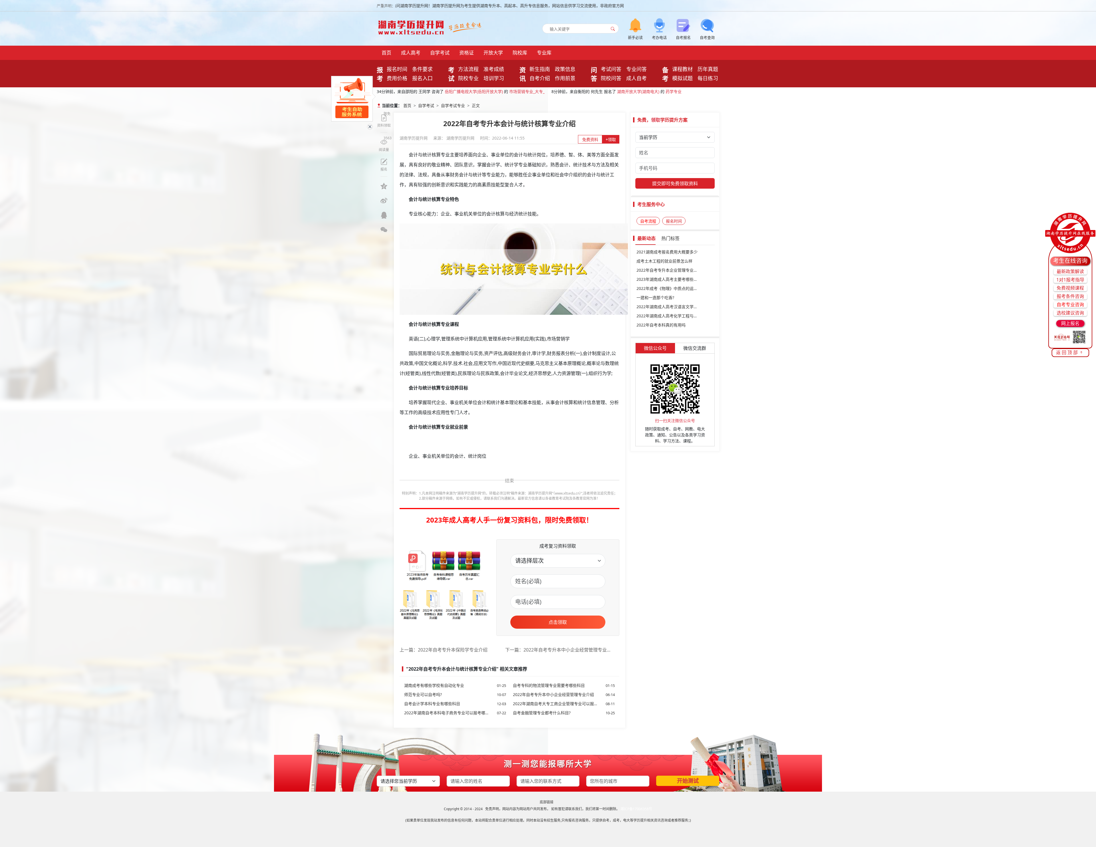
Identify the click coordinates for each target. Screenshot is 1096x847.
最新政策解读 (1070, 271)
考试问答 (611, 69)
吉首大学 (453, 93)
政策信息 (565, 69)
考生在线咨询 (1070, 261)
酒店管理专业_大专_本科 (488, 93)
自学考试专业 (453, 105)
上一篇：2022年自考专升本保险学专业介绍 (443, 650)
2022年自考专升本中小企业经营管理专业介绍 (564, 694)
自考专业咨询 (1070, 304)
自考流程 (648, 221)
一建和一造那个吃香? (655, 297)
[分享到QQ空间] (384, 186)
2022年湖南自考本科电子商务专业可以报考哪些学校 (455, 712)
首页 (386, 52)
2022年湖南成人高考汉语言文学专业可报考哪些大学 (675, 306)
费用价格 (397, 78)
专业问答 (636, 69)
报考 (380, 73)
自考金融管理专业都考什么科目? (564, 712)
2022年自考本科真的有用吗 (661, 325)
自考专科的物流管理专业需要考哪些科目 (564, 685)
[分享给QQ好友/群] (384, 215)
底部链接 (546, 802)
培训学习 (493, 78)
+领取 (611, 139)
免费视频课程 (1070, 288)
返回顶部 (1067, 352)
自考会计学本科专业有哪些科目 (455, 703)
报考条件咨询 (1070, 296)
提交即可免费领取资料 (675, 183)
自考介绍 (539, 78)
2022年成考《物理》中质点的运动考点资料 (675, 288)
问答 (594, 73)
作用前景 (565, 78)
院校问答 (611, 78)
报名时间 (397, 69)
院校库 (520, 52)
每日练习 (708, 78)
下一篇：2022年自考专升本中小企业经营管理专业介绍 (558, 650)
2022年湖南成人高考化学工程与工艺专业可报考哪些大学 (675, 315)
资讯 (522, 73)
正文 (476, 105)
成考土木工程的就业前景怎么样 (664, 261)
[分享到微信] (384, 230)
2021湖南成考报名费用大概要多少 (667, 252)
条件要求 (422, 69)
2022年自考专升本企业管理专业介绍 (669, 270)
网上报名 (1070, 323)
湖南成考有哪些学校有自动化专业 (455, 685)
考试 (451, 73)
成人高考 (410, 52)
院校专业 (468, 78)
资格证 (466, 52)
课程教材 (682, 69)
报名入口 (422, 78)
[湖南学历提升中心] (412, 26)
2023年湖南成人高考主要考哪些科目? (669, 279)
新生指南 (539, 69)
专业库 (544, 52)
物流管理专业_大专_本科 (679, 93)
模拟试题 (682, 78)
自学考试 (440, 52)
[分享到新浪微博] (384, 200)
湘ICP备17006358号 (636, 808)
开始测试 (688, 781)
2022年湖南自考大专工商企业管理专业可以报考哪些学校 (564, 703)
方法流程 (468, 69)
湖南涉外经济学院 (635, 93)
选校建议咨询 (1070, 313)
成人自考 (636, 78)
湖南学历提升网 (414, 138)
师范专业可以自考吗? (455, 694)
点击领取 (558, 622)
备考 (665, 73)
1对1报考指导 (1070, 280)
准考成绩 (493, 69)
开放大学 (493, 52)
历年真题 (708, 69)
